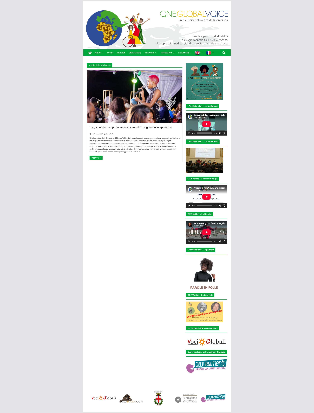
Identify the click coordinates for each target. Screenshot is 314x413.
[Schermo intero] (223, 133)
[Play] (189, 133)
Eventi (110, 53)
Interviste (149, 53)
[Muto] (220, 133)
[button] (102, 53)
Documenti (183, 53)
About (98, 53)
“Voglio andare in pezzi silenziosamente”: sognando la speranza (131, 127)
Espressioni (166, 53)
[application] (206, 124)
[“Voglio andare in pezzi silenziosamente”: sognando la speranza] (134, 96)
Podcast (121, 53)
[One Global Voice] (90, 53)
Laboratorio (135, 53)
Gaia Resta (110, 134)
